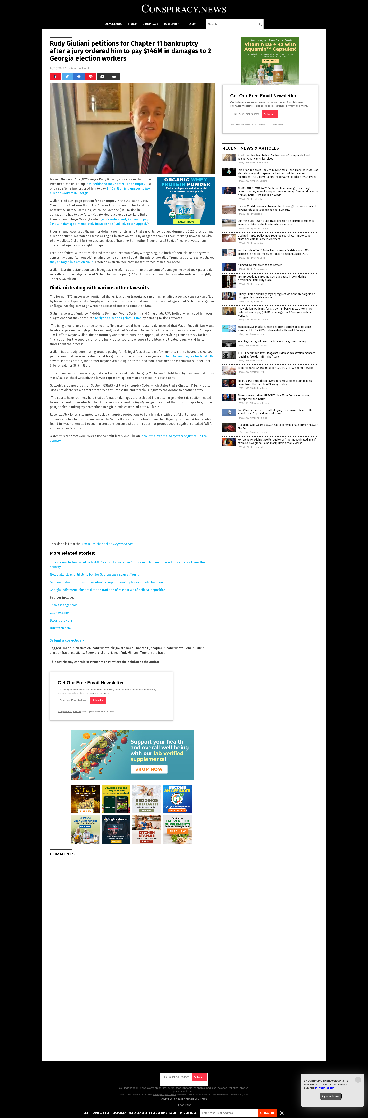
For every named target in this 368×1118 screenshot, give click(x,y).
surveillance (113, 24)
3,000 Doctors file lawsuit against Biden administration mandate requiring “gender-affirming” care (276, 354)
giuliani (103, 652)
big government (121, 648)
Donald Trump (194, 648)
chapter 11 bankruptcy (167, 648)
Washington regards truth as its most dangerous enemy (272, 341)
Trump (145, 652)
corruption (171, 24)
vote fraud (158, 652)
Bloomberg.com (61, 620)
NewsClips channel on (97, 544)
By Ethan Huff (257, 284)
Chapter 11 (141, 648)
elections (77, 652)
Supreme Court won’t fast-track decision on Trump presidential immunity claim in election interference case (276, 222)
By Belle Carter (258, 199)
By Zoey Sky (257, 243)
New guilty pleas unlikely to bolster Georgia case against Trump (95, 574)
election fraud (60, 652)
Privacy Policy (184, 1104)
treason (190, 24)
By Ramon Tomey (259, 162)
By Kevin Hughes (259, 418)
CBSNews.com (60, 613)
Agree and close (330, 1096)
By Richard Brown (259, 388)
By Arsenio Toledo (260, 228)
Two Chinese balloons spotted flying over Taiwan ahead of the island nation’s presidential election (275, 412)
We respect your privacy (164, 1094)
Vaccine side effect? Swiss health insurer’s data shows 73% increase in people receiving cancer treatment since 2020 (274, 252)
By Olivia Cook (258, 258)
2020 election (81, 648)
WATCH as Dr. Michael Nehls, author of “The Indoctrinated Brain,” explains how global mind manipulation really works (277, 441)
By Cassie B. (256, 214)
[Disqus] (132, 907)
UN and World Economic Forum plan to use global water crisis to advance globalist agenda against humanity (277, 208)
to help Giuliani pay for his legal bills (187, 356)
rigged (132, 24)
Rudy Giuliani (129, 652)
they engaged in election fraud (71, 262)
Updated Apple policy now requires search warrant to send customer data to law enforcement (274, 237)
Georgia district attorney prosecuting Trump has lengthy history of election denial (108, 582)
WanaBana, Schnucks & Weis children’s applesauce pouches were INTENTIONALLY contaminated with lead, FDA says (275, 328)
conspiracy (150, 24)
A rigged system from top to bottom (260, 265)
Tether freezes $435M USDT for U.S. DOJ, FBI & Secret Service (275, 367)
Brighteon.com (123, 544)
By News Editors (259, 181)
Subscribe (267, 1113)
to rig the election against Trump (118, 318)
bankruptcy (100, 648)
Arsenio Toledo (80, 68)
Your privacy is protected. (69, 711)
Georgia (90, 652)
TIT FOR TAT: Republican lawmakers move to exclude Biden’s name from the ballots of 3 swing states (275, 382)
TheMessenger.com (63, 605)
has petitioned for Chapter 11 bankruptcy (115, 184)
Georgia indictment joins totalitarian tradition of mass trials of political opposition (108, 590)
